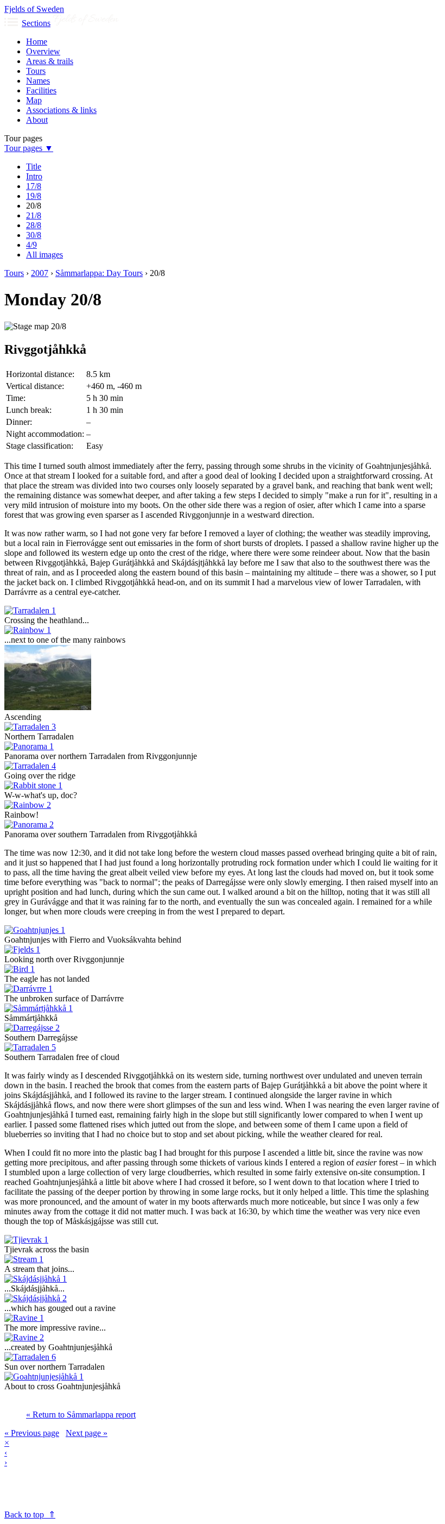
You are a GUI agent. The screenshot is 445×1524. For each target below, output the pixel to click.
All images (44, 254)
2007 (39, 273)
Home (36, 41)
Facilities (41, 90)
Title (33, 166)
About (37, 119)
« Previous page (31, 1433)
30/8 (33, 235)
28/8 (33, 225)
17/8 (33, 186)
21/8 (33, 215)
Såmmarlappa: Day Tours (99, 273)
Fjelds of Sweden (34, 9)
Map (34, 100)
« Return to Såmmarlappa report (81, 1414)
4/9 (31, 244)
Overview (43, 51)
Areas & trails (49, 61)
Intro (34, 176)
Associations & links (61, 110)
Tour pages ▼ (28, 148)
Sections (36, 23)
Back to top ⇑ (29, 1514)
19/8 (33, 195)
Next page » (86, 1433)
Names (38, 80)
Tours (36, 71)
